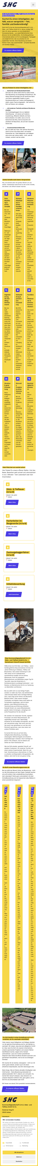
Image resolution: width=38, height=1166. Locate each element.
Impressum (5, 1116)
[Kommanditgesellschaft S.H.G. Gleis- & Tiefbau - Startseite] (9, 4)
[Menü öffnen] (33, 4)
